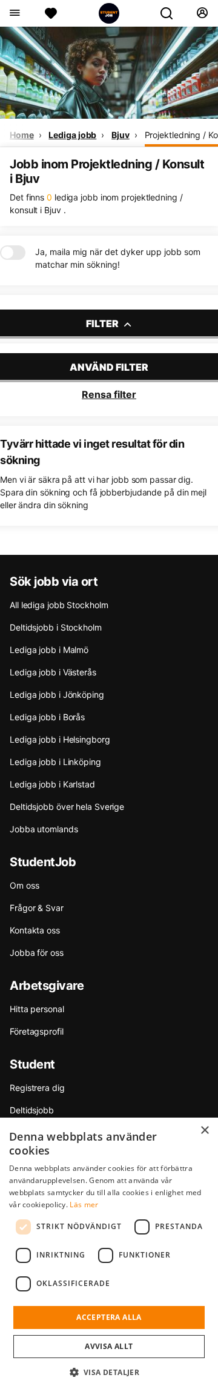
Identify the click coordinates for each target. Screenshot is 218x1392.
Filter (103, 323)
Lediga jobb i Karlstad (52, 784)
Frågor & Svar (37, 908)
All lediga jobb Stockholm (59, 605)
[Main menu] (14, 13)
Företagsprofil (37, 1031)
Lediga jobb (72, 135)
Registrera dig (37, 1087)
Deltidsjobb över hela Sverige (67, 806)
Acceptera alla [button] (109, 1317)
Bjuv (120, 135)
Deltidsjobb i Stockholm (56, 627)
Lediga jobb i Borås (47, 717)
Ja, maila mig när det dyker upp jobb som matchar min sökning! (117, 258)
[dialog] (109, 1255)
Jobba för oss (37, 952)
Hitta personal (37, 1009)
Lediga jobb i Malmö (49, 650)
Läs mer (84, 1204)
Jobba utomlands (44, 829)
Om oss (24, 885)
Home (22, 135)
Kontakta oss (35, 930)
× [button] (204, 1130)
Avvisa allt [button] (109, 1346)
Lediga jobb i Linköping (55, 762)
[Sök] (171, 13)
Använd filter (109, 367)
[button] (109, 1372)
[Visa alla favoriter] (51, 13)
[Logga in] (202, 13)
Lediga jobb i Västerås (53, 672)
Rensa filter (109, 394)
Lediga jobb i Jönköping (57, 694)
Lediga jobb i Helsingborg (60, 739)
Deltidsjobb (32, 1110)
